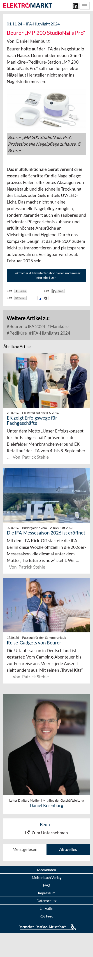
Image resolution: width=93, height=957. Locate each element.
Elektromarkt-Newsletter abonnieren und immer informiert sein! (47, 275)
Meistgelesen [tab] (24, 849)
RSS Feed (46, 916)
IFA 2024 (36, 326)
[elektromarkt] (27, 5)
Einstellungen (46, 298)
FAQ (46, 885)
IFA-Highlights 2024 (50, 333)
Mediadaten (46, 870)
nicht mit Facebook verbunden (9, 291)
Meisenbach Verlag (46, 877)
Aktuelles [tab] (68, 849)
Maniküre (59, 326)
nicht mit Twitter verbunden (9, 298)
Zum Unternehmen (49, 832)
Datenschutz (46, 900)
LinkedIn (46, 908)
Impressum (46, 893)
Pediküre (18, 333)
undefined (46, 291)
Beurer (16, 326)
